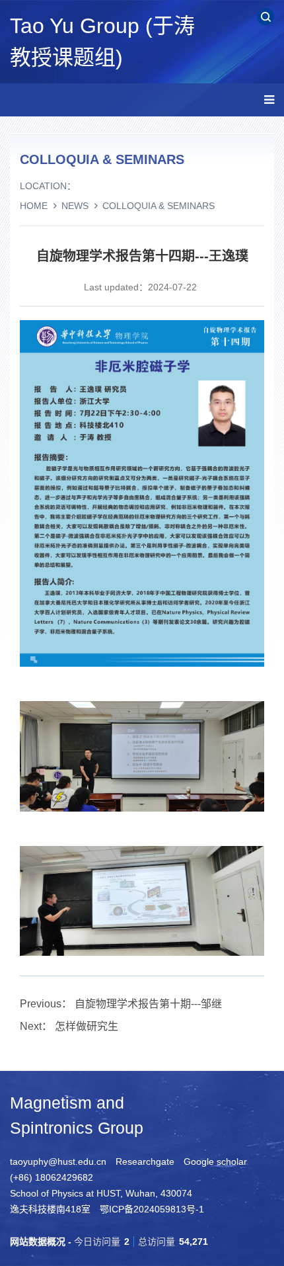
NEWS (75, 205)
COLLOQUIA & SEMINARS (158, 205)
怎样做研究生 (86, 1026)
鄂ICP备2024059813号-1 (152, 1209)
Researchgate (145, 1161)
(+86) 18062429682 (51, 1177)
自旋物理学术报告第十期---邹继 (148, 1003)
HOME (34, 205)
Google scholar (215, 1161)
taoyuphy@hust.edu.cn (58, 1161)
